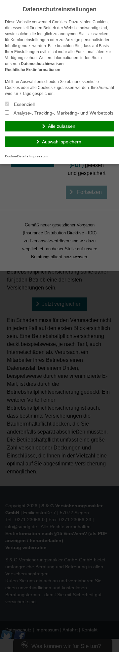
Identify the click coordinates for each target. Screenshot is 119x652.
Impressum (38, 156)
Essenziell (24, 104)
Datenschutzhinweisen (42, 63)
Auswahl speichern (61, 141)
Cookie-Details (16, 156)
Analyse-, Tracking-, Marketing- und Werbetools (63, 113)
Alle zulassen (61, 126)
